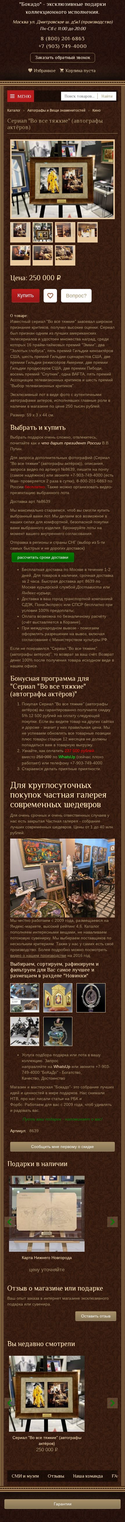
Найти (106, 96)
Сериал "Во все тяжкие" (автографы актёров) (46, 1440)
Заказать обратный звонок (62, 57)
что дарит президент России (71, 443)
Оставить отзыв (95, 1316)
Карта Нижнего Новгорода (47, 1257)
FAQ (116, 1476)
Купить (25, 295)
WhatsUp (61, 1066)
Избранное (45, 70)
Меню (24, 96)
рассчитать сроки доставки (42, 557)
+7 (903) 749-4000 (62, 46)
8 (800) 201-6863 (63, 38)
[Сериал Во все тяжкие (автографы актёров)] (62, 178)
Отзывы (56, 1476)
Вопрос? (76, 296)
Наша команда (88, 1476)
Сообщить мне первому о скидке (62, 1146)
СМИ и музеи (25, 1476)
